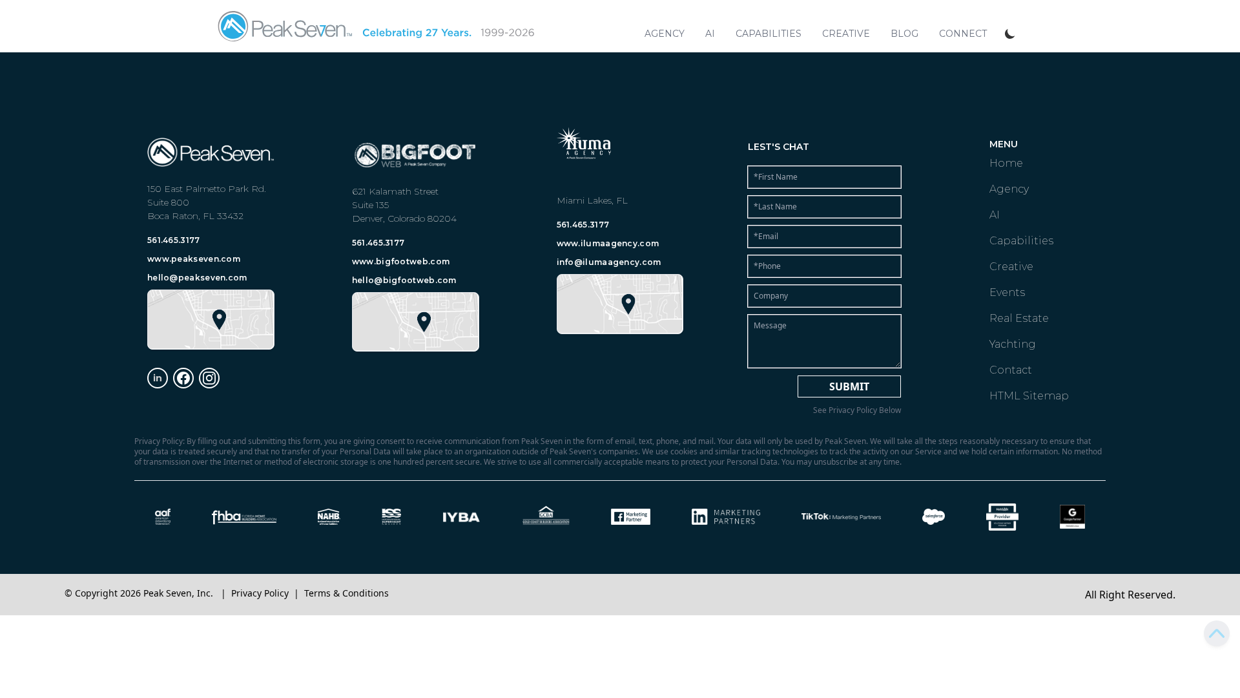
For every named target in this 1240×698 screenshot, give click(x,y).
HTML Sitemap (1029, 396)
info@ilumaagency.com (609, 262)
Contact (1010, 370)
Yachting (1012, 344)
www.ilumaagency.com (608, 243)
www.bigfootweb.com (401, 261)
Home (1006, 163)
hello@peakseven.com (197, 277)
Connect (963, 33)
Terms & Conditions (346, 593)
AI (710, 33)
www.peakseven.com (193, 259)
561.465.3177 (173, 240)
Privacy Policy (260, 593)
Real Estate (1019, 318)
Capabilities (768, 33)
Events (1007, 292)
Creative (846, 33)
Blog (904, 33)
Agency (665, 33)
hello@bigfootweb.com (404, 280)
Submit (849, 386)
